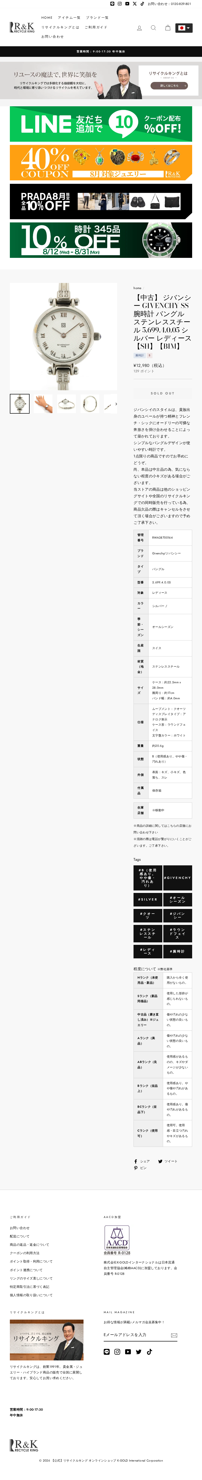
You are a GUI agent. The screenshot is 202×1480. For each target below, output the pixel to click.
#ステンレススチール (148, 933)
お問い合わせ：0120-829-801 (169, 3)
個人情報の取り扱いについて (31, 1295)
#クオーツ (148, 915)
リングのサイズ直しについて (31, 1278)
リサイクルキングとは (60, 27)
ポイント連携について (26, 1270)
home (138, 288)
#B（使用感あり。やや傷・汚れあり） (148, 878)
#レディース (148, 951)
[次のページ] (114, 404)
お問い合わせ (53, 36)
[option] (101, 51)
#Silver (147, 899)
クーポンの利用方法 (24, 1253)
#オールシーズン (177, 899)
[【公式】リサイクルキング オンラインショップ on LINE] (107, 1352)
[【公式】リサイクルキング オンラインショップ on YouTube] (128, 1352)
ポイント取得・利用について (31, 1261)
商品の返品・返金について (30, 1244)
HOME (47, 17)
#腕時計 (177, 951)
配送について (20, 1236)
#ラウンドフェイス (177, 933)
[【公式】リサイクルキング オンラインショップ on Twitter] (139, 1352)
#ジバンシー (177, 915)
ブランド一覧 (97, 17)
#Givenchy (177, 877)
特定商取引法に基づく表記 (30, 1286)
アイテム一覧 (69, 17)
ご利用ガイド (96, 27)
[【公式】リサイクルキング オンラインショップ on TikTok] (149, 1352)
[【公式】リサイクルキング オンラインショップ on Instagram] (117, 1352)
